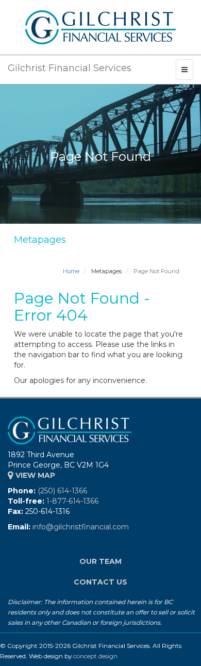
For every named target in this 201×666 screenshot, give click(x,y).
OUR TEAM (100, 561)
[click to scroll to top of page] (187, 652)
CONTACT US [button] (100, 582)
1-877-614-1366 (72, 501)
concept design (95, 656)
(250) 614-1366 (62, 490)
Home (71, 271)
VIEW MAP (34, 475)
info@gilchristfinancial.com (80, 526)
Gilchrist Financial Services (69, 68)
